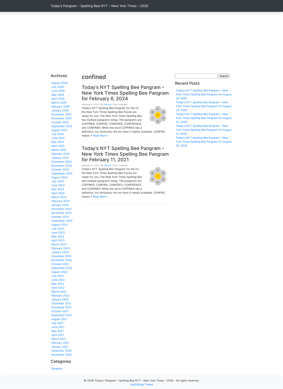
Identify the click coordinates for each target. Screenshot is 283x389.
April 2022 (58, 287)
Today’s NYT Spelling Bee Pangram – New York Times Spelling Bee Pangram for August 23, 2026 (204, 106)
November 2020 (61, 354)
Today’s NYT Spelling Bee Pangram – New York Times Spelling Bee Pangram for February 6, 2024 (125, 92)
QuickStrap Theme (141, 384)
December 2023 (61, 208)
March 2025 (58, 149)
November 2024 (61, 165)
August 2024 (59, 177)
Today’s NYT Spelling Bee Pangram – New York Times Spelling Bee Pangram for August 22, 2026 (204, 118)
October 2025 (60, 122)
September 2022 (61, 268)
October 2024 (60, 169)
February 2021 (60, 342)
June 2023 (58, 232)
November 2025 (61, 118)
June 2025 (58, 138)
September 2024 (61, 173)
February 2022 (60, 295)
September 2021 (61, 315)
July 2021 (57, 323)
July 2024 (57, 181)
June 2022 (58, 279)
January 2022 (60, 299)
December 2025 (61, 114)
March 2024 (58, 197)
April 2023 (58, 240)
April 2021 (57, 334)
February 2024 (60, 201)
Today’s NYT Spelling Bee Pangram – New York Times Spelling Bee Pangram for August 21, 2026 (204, 129)
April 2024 (58, 193)
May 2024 (57, 189)
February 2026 (60, 106)
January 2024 (60, 205)
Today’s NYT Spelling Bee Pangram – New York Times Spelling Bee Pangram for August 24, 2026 (204, 94)
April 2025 (58, 145)
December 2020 (61, 350)
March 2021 (58, 338)
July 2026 (57, 86)
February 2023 (60, 248)
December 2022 (61, 256)
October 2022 (60, 264)
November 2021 (61, 307)
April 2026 (58, 98)
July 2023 (57, 228)
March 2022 (58, 291)
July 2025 (57, 134)
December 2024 (61, 161)
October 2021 (59, 311)
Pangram (56, 368)
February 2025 (60, 153)
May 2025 (57, 142)
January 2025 (60, 157)
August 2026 (59, 82)
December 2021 (61, 303)
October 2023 (60, 216)
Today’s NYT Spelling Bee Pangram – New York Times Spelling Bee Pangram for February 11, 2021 (125, 153)
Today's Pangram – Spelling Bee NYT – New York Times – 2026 (99, 6)
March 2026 (58, 102)
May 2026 (57, 94)
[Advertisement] (141, 43)
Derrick (107, 104)
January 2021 (59, 346)
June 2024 (58, 185)
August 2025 (59, 130)
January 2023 (60, 252)
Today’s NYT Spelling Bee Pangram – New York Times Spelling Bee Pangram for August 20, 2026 (204, 141)
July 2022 (57, 275)
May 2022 (57, 283)
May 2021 (57, 331)
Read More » (101, 135)
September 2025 (61, 126)
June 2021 (57, 327)
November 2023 (61, 212)
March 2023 (58, 244)
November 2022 (61, 260)
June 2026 (58, 90)
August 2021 (59, 319)
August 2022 (59, 271)
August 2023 (59, 224)
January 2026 (60, 110)
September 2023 (61, 220)
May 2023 (57, 236)
